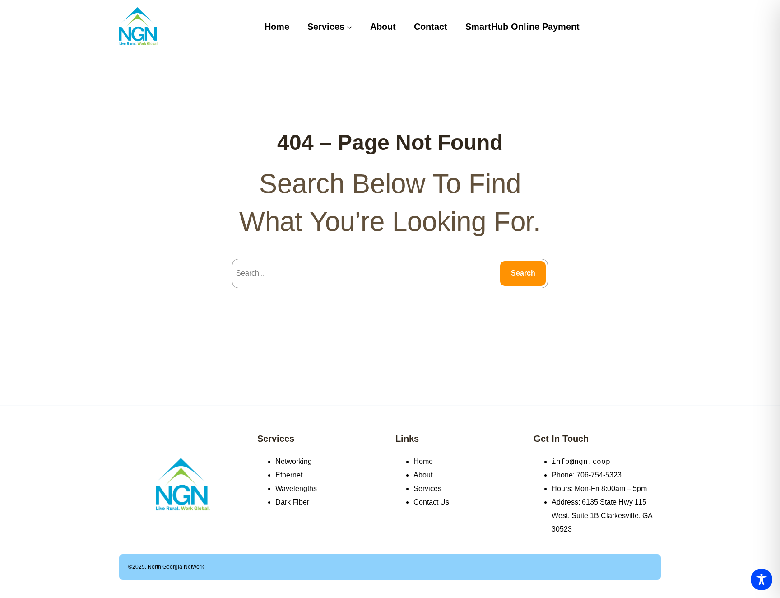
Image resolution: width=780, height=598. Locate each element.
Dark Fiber (292, 502)
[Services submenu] (349, 26)
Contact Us (431, 502)
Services (275, 439)
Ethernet (288, 475)
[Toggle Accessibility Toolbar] (761, 579)
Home (423, 461)
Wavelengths (296, 488)
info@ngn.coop (581, 461)
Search (523, 273)
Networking (293, 461)
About (422, 475)
